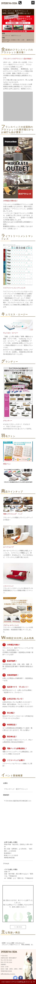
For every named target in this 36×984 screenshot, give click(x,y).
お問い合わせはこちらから (8, 973)
